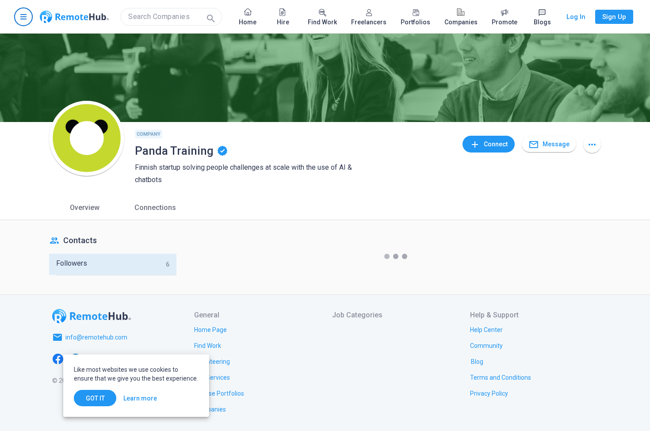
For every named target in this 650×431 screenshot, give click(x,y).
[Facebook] (58, 358)
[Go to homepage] (74, 17)
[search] (171, 17)
